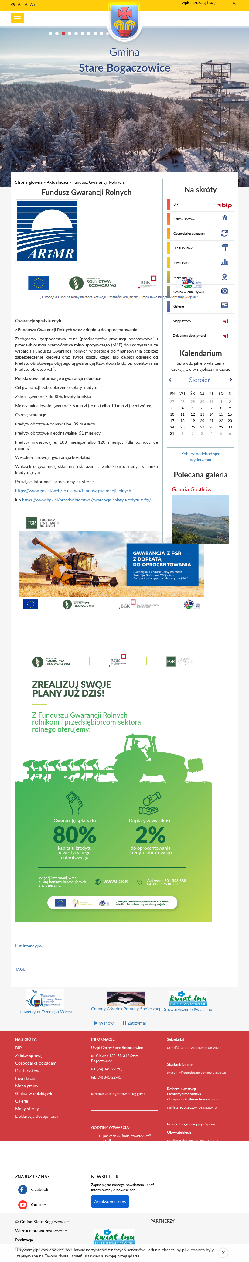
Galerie (178, 306)
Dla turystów (183, 248)
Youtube (38, 1204)
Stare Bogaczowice (124, 67)
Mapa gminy (182, 277)
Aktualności (57, 182)
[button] (13, 4)
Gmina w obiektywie (188, 291)
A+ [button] (33, 4)
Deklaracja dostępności (189, 335)
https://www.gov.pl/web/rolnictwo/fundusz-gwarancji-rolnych (73, 490)
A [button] (26, 4)
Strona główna (29, 182)
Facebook (39, 1189)
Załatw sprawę (184, 219)
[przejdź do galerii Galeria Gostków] (200, 519)
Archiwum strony (110, 1201)
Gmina (124, 51)
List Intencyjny (28, 946)
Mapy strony (182, 321)
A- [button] (20, 4)
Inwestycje (181, 262)
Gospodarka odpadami (189, 233)
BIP (176, 204)
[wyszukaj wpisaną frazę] (234, 2)
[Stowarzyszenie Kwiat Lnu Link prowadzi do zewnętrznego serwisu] (114, 1237)
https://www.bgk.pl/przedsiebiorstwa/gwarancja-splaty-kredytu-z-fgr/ (86, 500)
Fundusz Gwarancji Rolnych (98, 182)
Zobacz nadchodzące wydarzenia (200, 456)
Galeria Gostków (192, 489)
